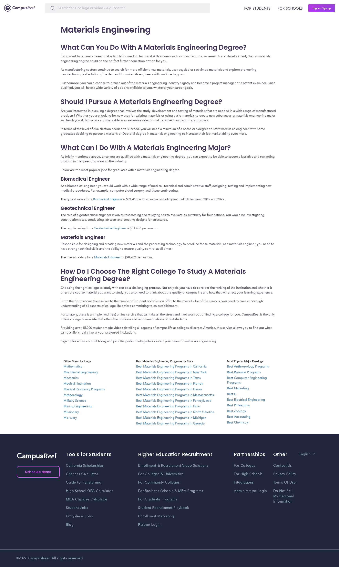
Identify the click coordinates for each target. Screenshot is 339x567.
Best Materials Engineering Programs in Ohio (168, 406)
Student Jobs (77, 508)
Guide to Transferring (83, 482)
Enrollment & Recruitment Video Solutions (173, 465)
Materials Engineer (107, 257)
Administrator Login (250, 491)
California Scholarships (85, 465)
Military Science (75, 400)
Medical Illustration (77, 383)
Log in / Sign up (322, 8)
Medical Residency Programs (84, 389)
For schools (290, 8)
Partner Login (149, 525)
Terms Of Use (284, 482)
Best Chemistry (238, 422)
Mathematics (73, 366)
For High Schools (248, 474)
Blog (70, 525)
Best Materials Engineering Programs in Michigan (171, 418)
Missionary (71, 412)
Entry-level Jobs (79, 516)
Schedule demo (38, 472)
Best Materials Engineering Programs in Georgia (170, 423)
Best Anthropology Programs (248, 366)
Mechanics (71, 378)
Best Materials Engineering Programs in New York (171, 372)
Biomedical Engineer (107, 199)
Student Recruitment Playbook (163, 508)
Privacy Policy (284, 474)
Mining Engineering (78, 406)
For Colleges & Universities (161, 474)
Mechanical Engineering (81, 372)
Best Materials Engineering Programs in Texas (168, 378)
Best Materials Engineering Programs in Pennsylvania (173, 400)
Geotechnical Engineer (110, 228)
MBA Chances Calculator (86, 499)
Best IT (232, 394)
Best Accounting (239, 417)
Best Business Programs (244, 372)
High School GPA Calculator (89, 491)
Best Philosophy (238, 405)
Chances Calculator (82, 474)
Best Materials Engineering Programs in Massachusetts (175, 395)
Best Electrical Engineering (246, 399)
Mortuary (70, 418)
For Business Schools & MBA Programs (170, 491)
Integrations (244, 482)
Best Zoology (236, 411)
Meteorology (73, 395)
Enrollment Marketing (156, 516)
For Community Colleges (159, 482)
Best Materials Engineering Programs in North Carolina (175, 412)
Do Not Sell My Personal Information (283, 496)
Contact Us (282, 465)
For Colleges (244, 465)
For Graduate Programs (157, 499)
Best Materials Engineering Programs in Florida (169, 383)
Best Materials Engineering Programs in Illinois (169, 389)
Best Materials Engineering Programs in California (171, 366)
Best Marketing (238, 388)
